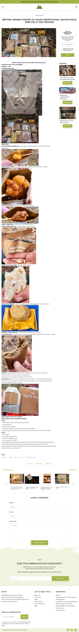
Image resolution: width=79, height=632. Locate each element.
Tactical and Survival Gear (10, 601)
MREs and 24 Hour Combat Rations (13, 597)
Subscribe (60, 578)
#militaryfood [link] (41, 446)
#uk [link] (19, 446)
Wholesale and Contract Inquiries (12, 595)
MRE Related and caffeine (64, 603)
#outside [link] (48, 446)
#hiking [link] (53, 446)
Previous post (8, 470)
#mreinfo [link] (17, 448)
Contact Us (37, 597)
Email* (11, 512)
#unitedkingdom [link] (31, 446)
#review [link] (4, 448)
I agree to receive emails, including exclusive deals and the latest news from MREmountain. (16, 623)
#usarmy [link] (41, 444)
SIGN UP (67, 55)
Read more (67, 83)
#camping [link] (37, 442)
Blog (35, 606)
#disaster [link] (11, 444)
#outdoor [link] (44, 442)
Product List (60, 608)
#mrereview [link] (10, 448)
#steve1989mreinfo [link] (7, 442)
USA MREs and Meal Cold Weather (66, 601)
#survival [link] (31, 442)
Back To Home (60, 610)
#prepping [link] (18, 444)
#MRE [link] (46, 444)
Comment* (12, 521)
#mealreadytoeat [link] (7, 446)
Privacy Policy (38, 601)
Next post (72, 470)
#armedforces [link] (18, 442)
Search (58, 595)
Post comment (39, 542)
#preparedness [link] (33, 444)
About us (37, 595)
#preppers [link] (25, 444)
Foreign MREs (60, 599)
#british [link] (15, 446)
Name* (11, 503)
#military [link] (25, 442)
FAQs (36, 599)
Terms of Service (39, 603)
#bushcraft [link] (5, 444)
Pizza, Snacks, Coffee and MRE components (15, 599)
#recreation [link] (50, 442)
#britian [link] (22, 446)
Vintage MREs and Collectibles (65, 606)
